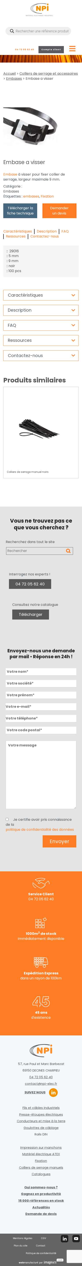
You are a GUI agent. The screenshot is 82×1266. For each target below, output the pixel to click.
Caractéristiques (17, 231)
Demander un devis (59, 211)
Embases (14, 78)
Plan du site (20, 1245)
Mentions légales (22, 1238)
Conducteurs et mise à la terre (41, 1121)
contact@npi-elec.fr (41, 1084)
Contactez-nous (44, 236)
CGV (43, 1238)
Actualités (41, 1207)
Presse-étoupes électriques (41, 1114)
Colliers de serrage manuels (41, 1167)
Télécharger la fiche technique (20, 211)
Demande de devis (41, 1214)
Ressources (16, 236)
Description (47, 231)
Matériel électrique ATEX (41, 1154)
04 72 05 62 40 (24, 49)
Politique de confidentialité (41, 1253)
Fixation (47, 196)
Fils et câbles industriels (41, 1108)
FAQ (65, 231)
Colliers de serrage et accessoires (48, 73)
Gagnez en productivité (41, 1194)
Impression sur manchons (41, 1147)
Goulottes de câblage (41, 1128)
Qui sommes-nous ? (41, 1187)
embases (31, 196)
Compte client (51, 49)
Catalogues (41, 1174)
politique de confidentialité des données (40, 829)
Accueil (9, 73)
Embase (10, 174)
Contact (40, 1245)
